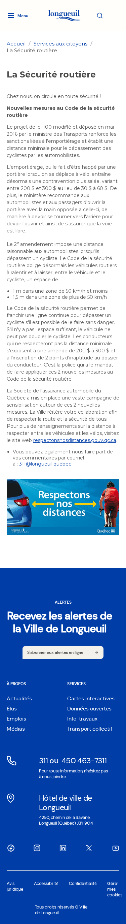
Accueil (16, 43)
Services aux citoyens (60, 43)
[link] (16, 43)
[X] (89, 848)
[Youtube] (115, 848)
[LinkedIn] (63, 848)
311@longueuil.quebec (45, 464)
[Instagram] (37, 848)
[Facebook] (11, 848)
